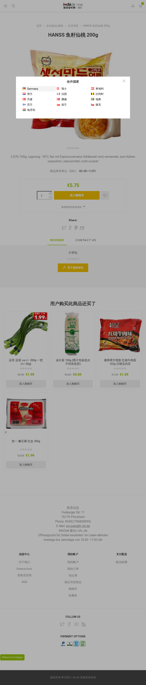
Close (124, 80)
